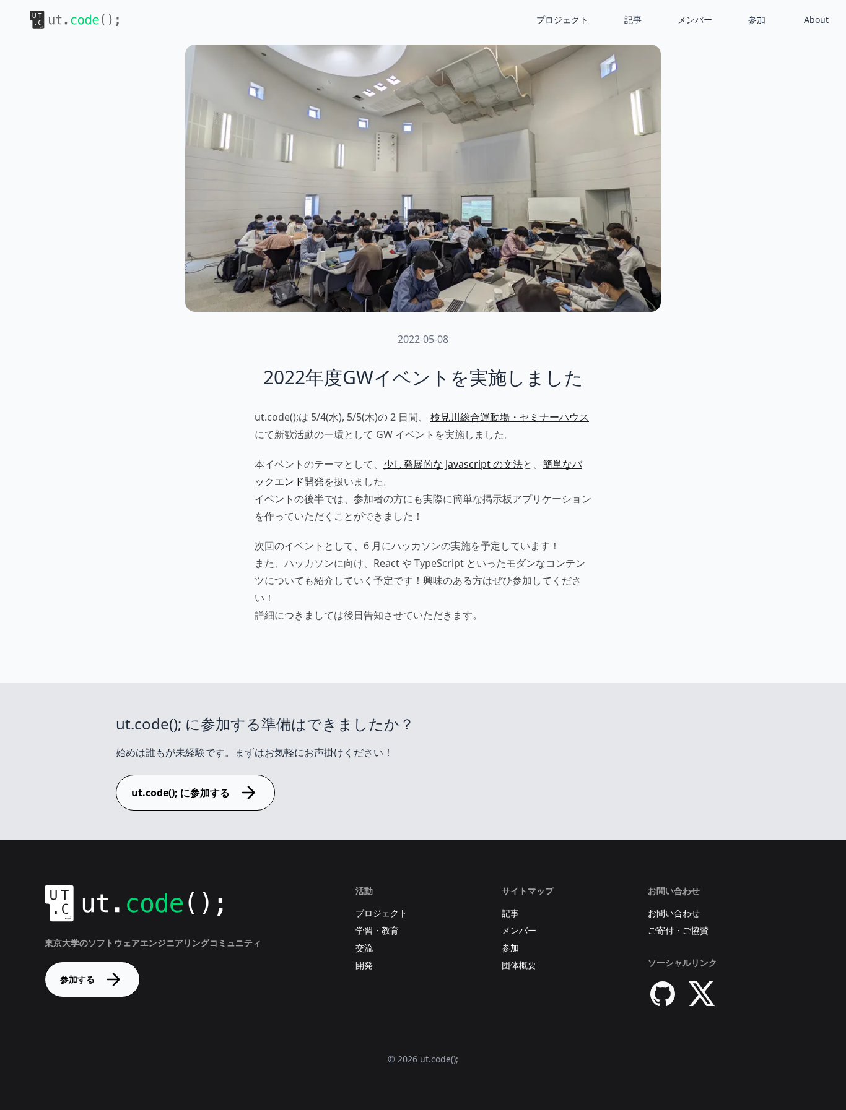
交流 (364, 947)
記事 (633, 19)
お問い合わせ (674, 913)
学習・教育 (377, 930)
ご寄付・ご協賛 (678, 930)
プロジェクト (562, 19)
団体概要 (519, 965)
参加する (77, 979)
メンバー (695, 19)
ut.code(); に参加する (180, 792)
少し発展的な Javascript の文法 (453, 464)
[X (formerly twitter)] (702, 994)
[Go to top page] (64, 20)
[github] (663, 994)
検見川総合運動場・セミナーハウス (509, 417)
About (816, 19)
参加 (756, 19)
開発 (364, 965)
